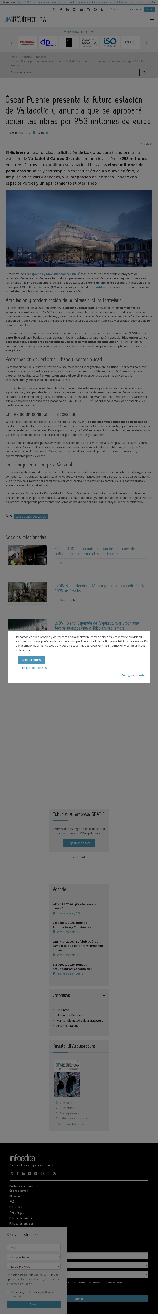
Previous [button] (11, 43)
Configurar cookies (133, 675)
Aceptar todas (31, 660)
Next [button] (146, 43)
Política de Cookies (34, 667)
